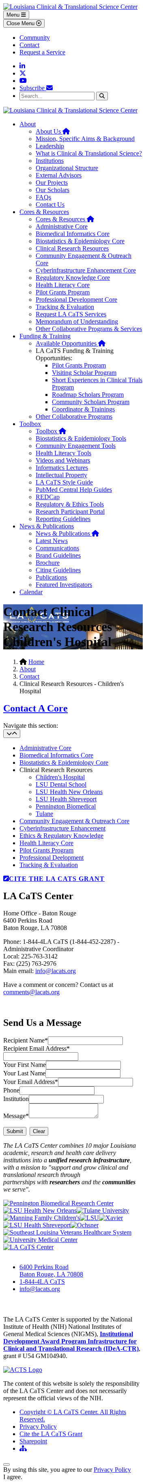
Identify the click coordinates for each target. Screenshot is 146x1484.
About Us (53, 131)
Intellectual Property (61, 475)
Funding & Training (45, 336)
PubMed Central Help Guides (74, 489)
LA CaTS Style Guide (64, 482)
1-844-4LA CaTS (42, 1281)
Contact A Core (35, 708)
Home (36, 661)
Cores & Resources (44, 211)
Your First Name (24, 1064)
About (27, 124)
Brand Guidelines (58, 555)
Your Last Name (24, 1073)
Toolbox (30, 423)
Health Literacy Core (63, 284)
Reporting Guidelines (63, 518)
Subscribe (32, 87)
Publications (51, 577)
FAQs (43, 197)
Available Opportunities (70, 343)
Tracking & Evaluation (65, 306)
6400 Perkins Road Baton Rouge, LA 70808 (51, 1270)
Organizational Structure (67, 167)
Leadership (50, 146)
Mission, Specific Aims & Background (85, 138)
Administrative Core (62, 226)
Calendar (31, 591)
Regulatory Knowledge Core (73, 277)
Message (16, 1115)
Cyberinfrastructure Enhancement (62, 828)
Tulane (44, 813)
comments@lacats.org (31, 992)
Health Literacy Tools (63, 453)
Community (34, 37)
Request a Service (42, 52)
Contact (29, 44)
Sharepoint (33, 1441)
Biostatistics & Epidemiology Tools (81, 438)
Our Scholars (52, 189)
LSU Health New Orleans (69, 791)
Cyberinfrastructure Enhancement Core (86, 270)
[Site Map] (23, 1448)
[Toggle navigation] (11, 733)
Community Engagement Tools (76, 445)
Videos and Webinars (63, 460)
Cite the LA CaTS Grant (50, 1433)
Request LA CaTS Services (71, 314)
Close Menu (21, 23)
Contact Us (50, 204)
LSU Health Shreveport (66, 799)
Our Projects (52, 182)
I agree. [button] (12, 1476)
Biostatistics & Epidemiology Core (80, 241)
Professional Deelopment (51, 857)
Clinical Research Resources (72, 248)
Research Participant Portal (70, 511)
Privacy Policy (38, 1426)
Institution (16, 1098)
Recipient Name (25, 1040)
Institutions (50, 160)
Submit (14, 1131)
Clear (39, 1131)
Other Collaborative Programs (74, 416)
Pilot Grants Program (63, 292)
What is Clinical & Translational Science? (89, 153)
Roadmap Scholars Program (88, 394)
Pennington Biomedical (66, 806)
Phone (11, 1090)
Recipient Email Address (36, 1048)
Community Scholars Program (90, 401)
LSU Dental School (61, 784)
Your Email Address (30, 1081)
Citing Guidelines (58, 570)
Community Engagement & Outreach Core (74, 821)
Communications (57, 548)
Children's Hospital (60, 777)
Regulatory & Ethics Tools (70, 504)
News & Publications (46, 526)
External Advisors (59, 175)
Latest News (52, 540)
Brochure (48, 562)
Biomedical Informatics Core (73, 233)
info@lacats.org (55, 970)
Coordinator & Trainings (83, 409)
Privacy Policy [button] (112, 1469)
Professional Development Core (76, 299)
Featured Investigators (64, 584)
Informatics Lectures (62, 467)
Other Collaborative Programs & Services (89, 328)
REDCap (48, 496)
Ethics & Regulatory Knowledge (61, 835)
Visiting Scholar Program (84, 372)
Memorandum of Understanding (77, 321)
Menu (13, 15)
